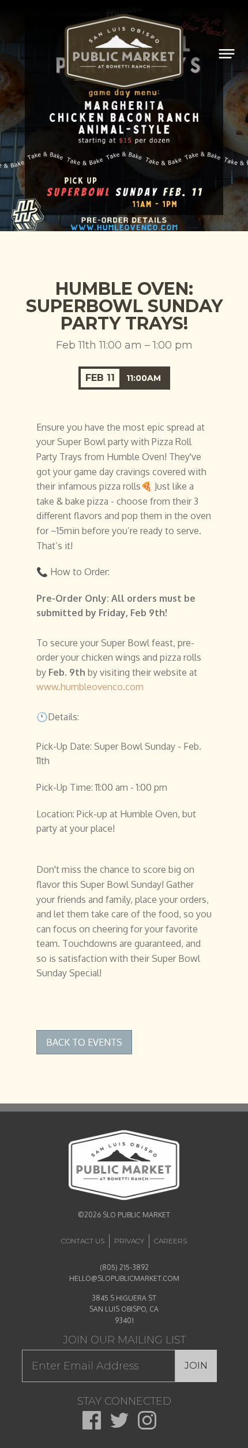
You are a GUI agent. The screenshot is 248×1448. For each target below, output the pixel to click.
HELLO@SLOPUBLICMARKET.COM (124, 1278)
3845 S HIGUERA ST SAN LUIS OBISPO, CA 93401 (124, 1309)
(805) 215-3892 (124, 1267)
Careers (170, 1240)
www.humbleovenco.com (90, 686)
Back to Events (84, 1042)
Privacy (129, 1240)
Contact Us (82, 1240)
